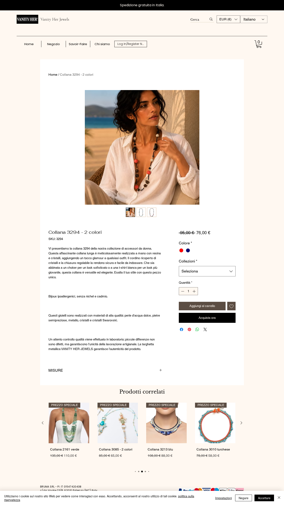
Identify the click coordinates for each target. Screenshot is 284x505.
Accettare (264, 498)
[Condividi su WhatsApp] (197, 329)
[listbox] (228, 19)
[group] (142, 434)
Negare (243, 498)
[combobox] (207, 271)
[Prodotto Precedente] (42, 422)
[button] (228, 19)
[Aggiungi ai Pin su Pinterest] (189, 329)
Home (52, 75)
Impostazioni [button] (223, 498)
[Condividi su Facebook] (181, 329)
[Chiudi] (279, 498)
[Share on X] (205, 329)
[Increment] (194, 291)
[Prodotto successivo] (241, 422)
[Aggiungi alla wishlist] (231, 306)
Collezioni (188, 261)
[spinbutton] (188, 291)
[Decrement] (182, 291)
